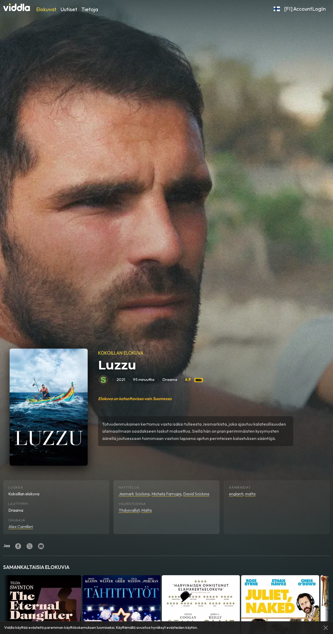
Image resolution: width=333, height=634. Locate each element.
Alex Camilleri (20, 526)
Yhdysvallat (129, 510)
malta (250, 493)
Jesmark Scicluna (134, 493)
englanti (236, 493)
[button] (277, 9)
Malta (146, 510)
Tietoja (89, 9)
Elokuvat (46, 9)
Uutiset (69, 9)
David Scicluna (196, 493)
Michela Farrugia (166, 493)
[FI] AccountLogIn (305, 8)
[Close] (326, 628)
